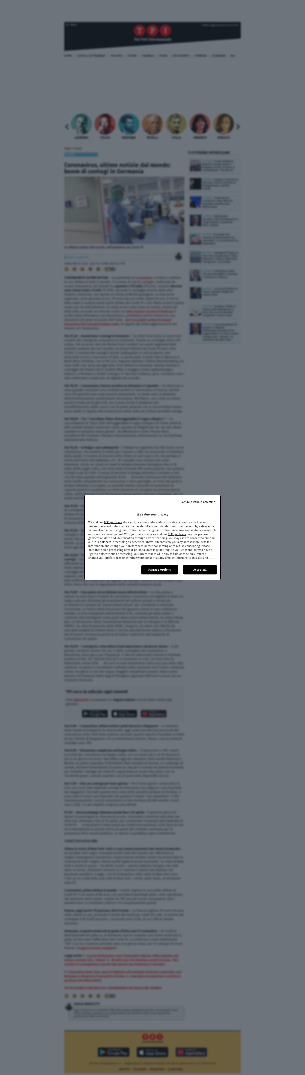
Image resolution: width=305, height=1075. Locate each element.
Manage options (159, 569)
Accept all (200, 569)
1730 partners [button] (113, 522)
